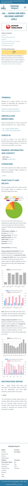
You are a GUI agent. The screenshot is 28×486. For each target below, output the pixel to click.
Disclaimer (16, 481)
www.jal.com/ (12, 159)
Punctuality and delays (7, 43)
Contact (21, 481)
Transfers (16, 468)
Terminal (3, 35)
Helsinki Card (5, 468)
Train (15, 466)
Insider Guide (5, 464)
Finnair (4, 175)
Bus (15, 462)
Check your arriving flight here (10, 109)
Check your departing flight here (10, 111)
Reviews (3, 472)
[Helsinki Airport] (3, 7)
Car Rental (17, 452)
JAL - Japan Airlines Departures (11, 130)
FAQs (2, 476)
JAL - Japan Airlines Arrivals (10, 128)
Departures (4, 454)
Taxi (15, 464)
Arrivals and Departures (8, 37)
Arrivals (3, 452)
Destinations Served (7, 45)
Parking (3, 460)
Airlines (3, 456)
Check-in (3, 39)
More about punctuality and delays (11, 64)
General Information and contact (10, 41)
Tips (2, 474)
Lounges (3, 470)
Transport (17, 460)
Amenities (4, 466)
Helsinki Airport (14, 7)
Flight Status (5, 458)
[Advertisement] (14, 80)
